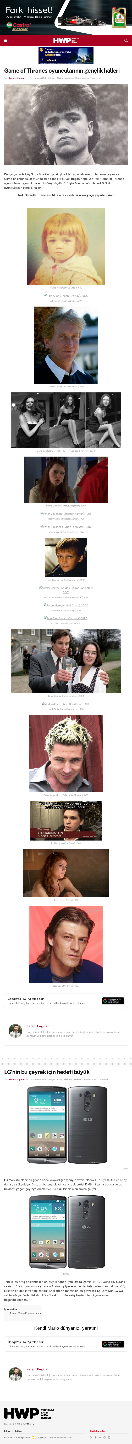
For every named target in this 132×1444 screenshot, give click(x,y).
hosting (19, 1437)
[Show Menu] (5, 40)
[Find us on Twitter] (91, 1437)
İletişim (18, 1431)
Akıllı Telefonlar (65, 1079)
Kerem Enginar (17, 78)
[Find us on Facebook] (95, 1437)
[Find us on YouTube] (100, 1437)
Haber (60, 78)
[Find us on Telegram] (109, 1437)
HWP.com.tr (9, 1437)
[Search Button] (126, 40)
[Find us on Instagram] (104, 1437)
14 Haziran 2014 (38, 78)
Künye (7, 1431)
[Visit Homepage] (66, 40)
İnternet (69, 78)
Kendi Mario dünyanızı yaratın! (27, 1313)
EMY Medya (28, 1424)
